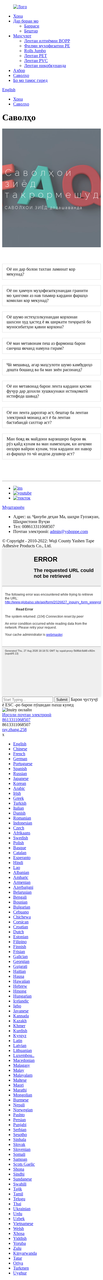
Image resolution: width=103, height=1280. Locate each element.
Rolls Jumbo (35, 50)
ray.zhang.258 (14, 729)
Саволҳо (21, 75)
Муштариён (13, 507)
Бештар (31, 31)
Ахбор (19, 70)
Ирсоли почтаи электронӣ (26, 714)
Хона (18, 16)
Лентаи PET (35, 55)
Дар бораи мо (25, 21)
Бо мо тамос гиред (30, 80)
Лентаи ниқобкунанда (45, 65)
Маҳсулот (22, 36)
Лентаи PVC (36, 60)
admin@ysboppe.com (69, 531)
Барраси (31, 26)
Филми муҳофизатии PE (47, 45)
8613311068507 (16, 719)
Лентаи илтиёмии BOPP (47, 40)
